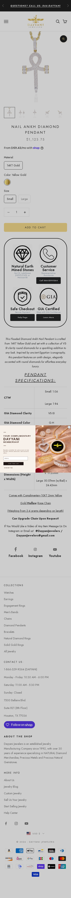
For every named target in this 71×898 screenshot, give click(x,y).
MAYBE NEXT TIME (8, 468)
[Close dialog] (69, 427)
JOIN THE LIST (13, 463)
